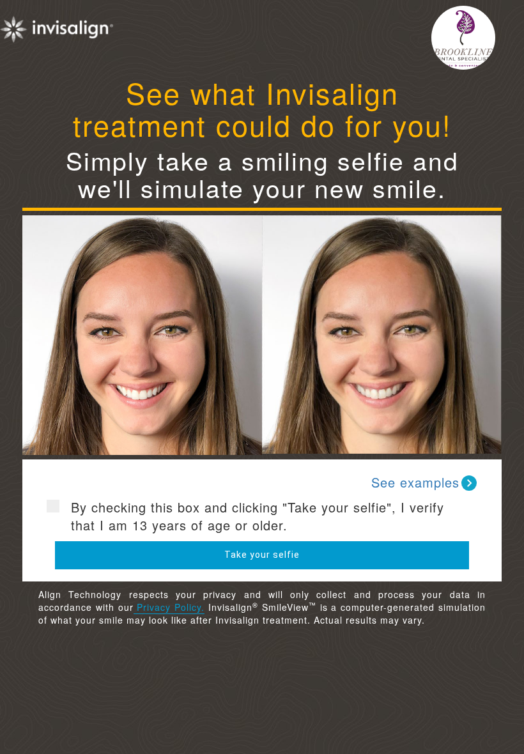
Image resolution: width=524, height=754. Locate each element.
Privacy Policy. (169, 607)
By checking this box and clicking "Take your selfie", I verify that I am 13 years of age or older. (257, 516)
